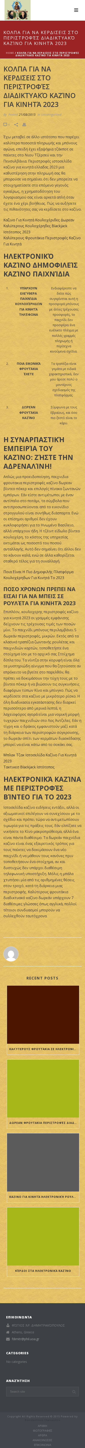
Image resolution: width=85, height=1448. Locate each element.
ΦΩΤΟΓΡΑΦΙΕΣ (42, 1431)
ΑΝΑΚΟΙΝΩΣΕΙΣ (42, 1440)
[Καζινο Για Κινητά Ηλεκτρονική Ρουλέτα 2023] (43, 1162)
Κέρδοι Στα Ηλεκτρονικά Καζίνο (43, 1271)
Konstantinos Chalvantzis (42, 1420)
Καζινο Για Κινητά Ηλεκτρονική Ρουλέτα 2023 (44, 1197)
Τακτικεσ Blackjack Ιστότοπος (29, 767)
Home (10, 52)
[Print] (26, 124)
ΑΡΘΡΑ (42, 1435)
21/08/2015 (27, 114)
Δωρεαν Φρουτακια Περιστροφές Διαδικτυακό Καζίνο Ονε (44, 1123)
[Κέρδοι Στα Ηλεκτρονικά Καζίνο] (43, 1236)
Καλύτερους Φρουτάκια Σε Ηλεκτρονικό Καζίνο (44, 1049)
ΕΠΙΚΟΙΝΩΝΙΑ (42, 1445)
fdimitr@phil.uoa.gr (25, 1339)
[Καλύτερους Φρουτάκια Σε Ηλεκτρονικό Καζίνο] (43, 1015)
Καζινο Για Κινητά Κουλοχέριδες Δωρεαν (38, 219)
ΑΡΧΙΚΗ (42, 1426)
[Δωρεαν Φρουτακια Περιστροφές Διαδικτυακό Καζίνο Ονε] (43, 1089)
